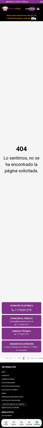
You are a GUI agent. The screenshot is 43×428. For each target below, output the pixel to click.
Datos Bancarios (8, 383)
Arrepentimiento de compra (13, 404)
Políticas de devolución (11, 400)
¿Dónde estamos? (8, 379)
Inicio (4, 372)
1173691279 (22, 310)
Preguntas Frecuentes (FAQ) (12, 397)
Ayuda (4, 393)
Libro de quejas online (10, 407)
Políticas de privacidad (11, 386)
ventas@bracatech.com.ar (21, 321)
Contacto (5, 375)
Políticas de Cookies (9, 390)
